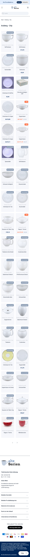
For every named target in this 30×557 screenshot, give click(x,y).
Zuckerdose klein (22, 252)
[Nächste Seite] (17, 442)
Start (2, 19)
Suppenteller (22, 364)
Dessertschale (22, 184)
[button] (2, 7)
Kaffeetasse (8, 47)
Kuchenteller (8, 69)
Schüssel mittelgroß (8, 184)
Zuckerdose (22, 342)
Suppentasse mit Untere (8, 387)
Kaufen (19, 2)
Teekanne (7, 342)
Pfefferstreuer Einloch (22, 274)
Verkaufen (25, 2)
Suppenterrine (7, 319)
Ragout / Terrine (22, 229)
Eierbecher (22, 69)
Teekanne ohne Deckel (7, 252)
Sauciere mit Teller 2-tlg (8, 229)
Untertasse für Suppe (8, 116)
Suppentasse (22, 116)
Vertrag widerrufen (15, 527)
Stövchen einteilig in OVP (22, 93)
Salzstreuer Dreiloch (8, 274)
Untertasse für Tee (7, 206)
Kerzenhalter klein (7, 297)
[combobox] (15, 13)
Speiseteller (8, 161)
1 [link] (12, 442)
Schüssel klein (22, 297)
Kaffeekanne (22, 161)
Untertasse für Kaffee (7, 93)
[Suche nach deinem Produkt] (3, 13)
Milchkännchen (22, 432)
